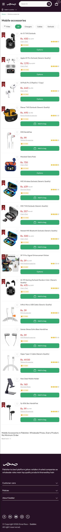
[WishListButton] (17, 34)
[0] (56, 4)
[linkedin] (11, 516)
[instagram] (23, 516)
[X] (29, 516)
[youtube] (17, 516)
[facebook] (5, 516)
